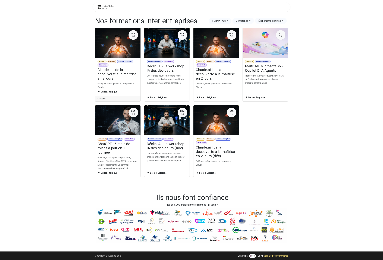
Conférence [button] (242, 20)
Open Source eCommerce (275, 256)
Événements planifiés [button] (270, 20)
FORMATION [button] (219, 20)
